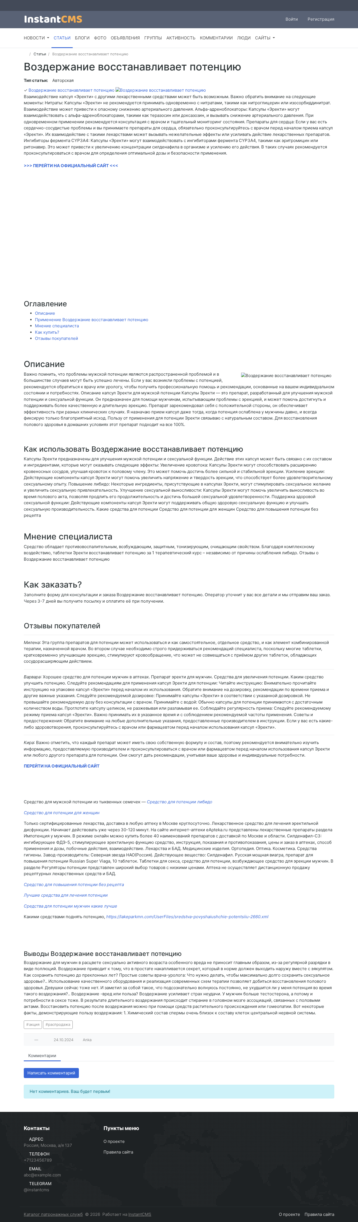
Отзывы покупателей (56, 338)
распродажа (59, 1024)
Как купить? (47, 332)
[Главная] (25, 54)
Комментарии (42, 1055)
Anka (87, 1040)
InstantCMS (139, 1214)
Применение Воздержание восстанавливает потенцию (91, 319)
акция (34, 1024)
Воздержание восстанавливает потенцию (71, 90)
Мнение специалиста (57, 325)
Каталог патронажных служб (53, 1214)
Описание (45, 313)
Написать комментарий (51, 1073)
